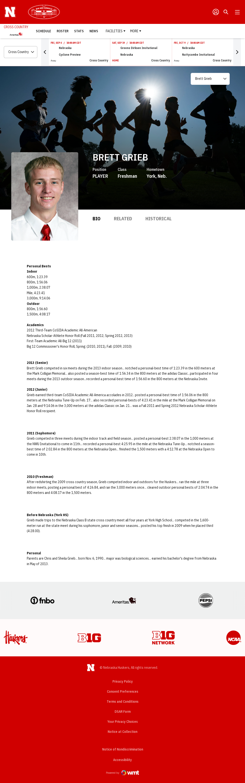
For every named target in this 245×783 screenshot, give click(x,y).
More (134, 31)
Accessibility (122, 759)
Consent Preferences (122, 691)
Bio (96, 218)
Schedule (43, 31)
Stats (79, 31)
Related (123, 218)
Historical (158, 218)
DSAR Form (123, 711)
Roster (62, 31)
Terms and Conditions (123, 701)
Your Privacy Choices (122, 721)
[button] (45, 52)
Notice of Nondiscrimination (122, 749)
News (93, 31)
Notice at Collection (122, 731)
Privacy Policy (122, 681)
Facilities (114, 31)
